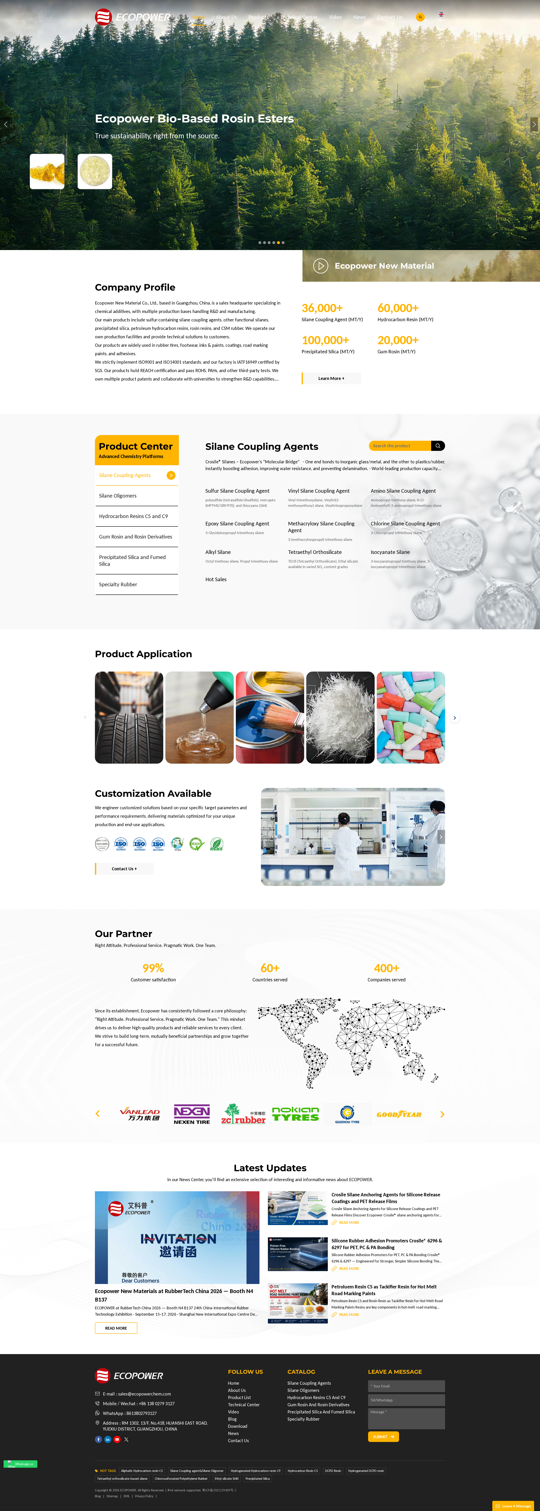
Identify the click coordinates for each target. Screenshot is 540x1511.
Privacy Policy (144, 1496)
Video (335, 17)
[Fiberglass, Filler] (199, 718)
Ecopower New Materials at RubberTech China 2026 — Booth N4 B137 (174, 1295)
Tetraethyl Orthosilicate (315, 552)
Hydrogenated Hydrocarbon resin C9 (256, 1471)
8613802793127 (142, 1413)
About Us (226, 17)
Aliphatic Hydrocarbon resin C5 (142, 1471)
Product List (239, 1397)
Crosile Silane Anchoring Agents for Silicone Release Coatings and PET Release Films (386, 1197)
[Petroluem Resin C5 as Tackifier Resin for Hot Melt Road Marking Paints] (298, 1303)
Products (258, 17)
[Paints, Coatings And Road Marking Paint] (129, 718)
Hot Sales (216, 579)
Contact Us (389, 17)
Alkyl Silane (218, 552)
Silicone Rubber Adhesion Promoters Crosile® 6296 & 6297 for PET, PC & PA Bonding (387, 1244)
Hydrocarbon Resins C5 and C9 (133, 516)
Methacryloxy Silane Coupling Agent (321, 527)
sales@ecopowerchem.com (144, 1394)
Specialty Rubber (118, 584)
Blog (232, 1419)
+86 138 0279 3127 (157, 1403)
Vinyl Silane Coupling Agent (319, 490)
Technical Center (299, 17)
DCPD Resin (333, 1471)
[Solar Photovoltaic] (411, 718)
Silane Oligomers (117, 495)
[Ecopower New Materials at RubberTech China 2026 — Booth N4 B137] (177, 1237)
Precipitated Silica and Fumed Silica (132, 560)
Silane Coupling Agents (125, 475)
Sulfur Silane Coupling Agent (237, 490)
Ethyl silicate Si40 (226, 1479)
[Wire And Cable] (340, 718)
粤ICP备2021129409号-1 (219, 1490)
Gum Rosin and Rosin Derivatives (135, 536)
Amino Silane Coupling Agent (403, 490)
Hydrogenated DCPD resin (366, 1471)
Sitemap (112, 1496)
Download (237, 1426)
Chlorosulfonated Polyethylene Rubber (181, 1479)
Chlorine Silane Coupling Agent (405, 523)
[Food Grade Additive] (270, 718)
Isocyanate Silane (390, 552)
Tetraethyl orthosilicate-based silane (122, 1479)
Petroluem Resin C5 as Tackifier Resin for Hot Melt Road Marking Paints (384, 1290)
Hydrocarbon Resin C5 (303, 1471)
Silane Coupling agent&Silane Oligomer (197, 1471)
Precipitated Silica (258, 1479)
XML (127, 1496)
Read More (116, 1328)
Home (198, 17)
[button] (259, 242)
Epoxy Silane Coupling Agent (237, 523)
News (359, 17)
